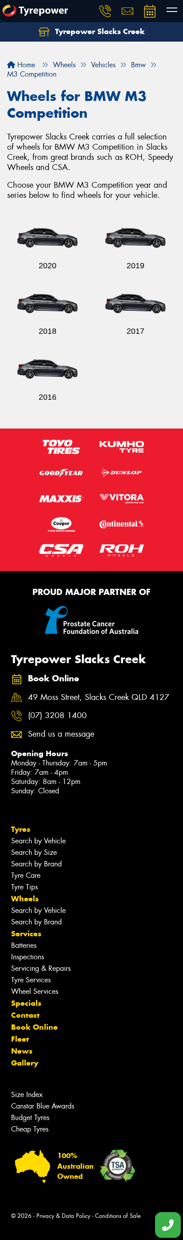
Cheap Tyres (29, 1129)
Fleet (20, 1039)
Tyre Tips (24, 887)
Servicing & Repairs (41, 968)
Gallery (24, 1063)
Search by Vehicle (38, 841)
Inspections (27, 957)
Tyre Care (25, 875)
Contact (25, 1015)
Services (26, 934)
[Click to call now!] (105, 11)
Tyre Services (31, 980)
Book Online (34, 1027)
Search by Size (34, 852)
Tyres (20, 829)
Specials (26, 1003)
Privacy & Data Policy (63, 1216)
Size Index (27, 1094)
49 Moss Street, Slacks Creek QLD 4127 (98, 697)
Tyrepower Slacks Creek (99, 31)
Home (25, 65)
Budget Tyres (30, 1117)
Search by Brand (36, 864)
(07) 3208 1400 (57, 716)
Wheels (25, 899)
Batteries (23, 945)
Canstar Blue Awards (42, 1106)
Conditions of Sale (118, 1216)
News (21, 1051)
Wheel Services (34, 991)
